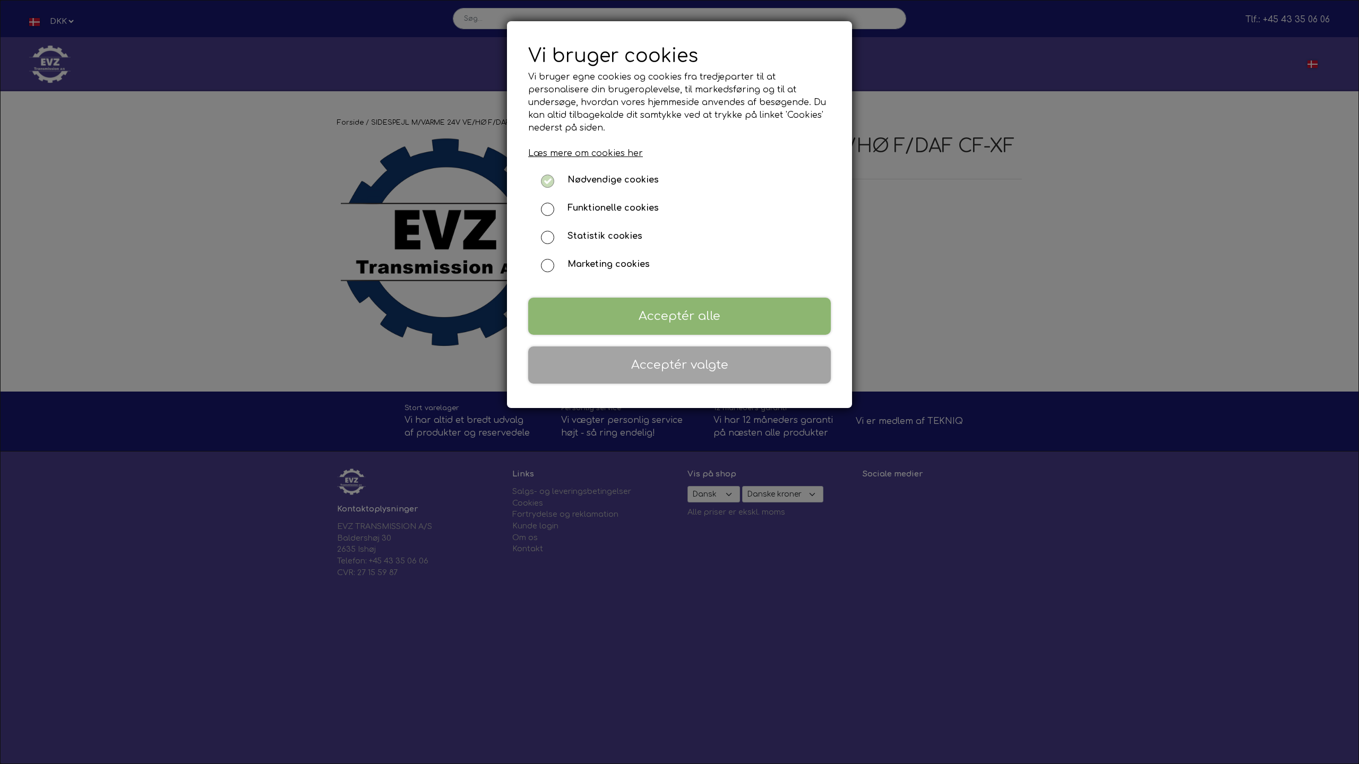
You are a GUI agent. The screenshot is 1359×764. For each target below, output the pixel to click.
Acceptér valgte (679, 364)
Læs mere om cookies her (585, 153)
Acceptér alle (679, 316)
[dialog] (679, 382)
